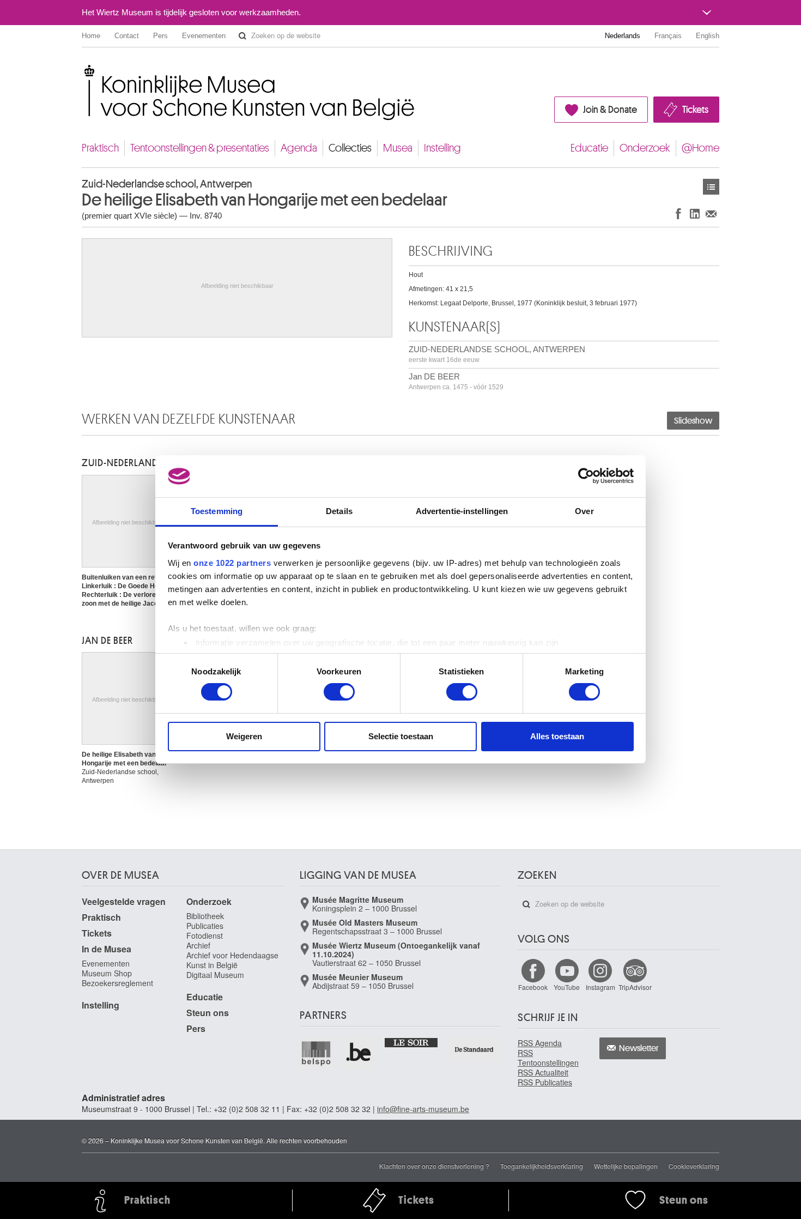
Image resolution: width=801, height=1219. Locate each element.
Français (668, 36)
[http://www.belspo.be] (316, 1052)
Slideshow (693, 421)
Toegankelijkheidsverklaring (541, 1165)
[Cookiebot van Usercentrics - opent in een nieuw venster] (586, 476)
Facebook (533, 987)
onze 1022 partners (232, 563)
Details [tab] (339, 511)
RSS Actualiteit (543, 1072)
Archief (198, 945)
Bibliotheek (205, 916)
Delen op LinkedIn (695, 213)
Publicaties (204, 926)
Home (91, 36)
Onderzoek (645, 148)
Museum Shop (107, 973)
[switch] (339, 692)
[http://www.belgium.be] (359, 1052)
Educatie (589, 148)
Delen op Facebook (678, 213)
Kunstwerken (711, 187)
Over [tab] (584, 511)
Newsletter (639, 1048)
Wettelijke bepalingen (626, 1165)
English (707, 36)
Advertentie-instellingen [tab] (462, 511)
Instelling (442, 148)
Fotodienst (204, 935)
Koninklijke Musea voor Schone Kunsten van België (84, 70)
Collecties (350, 148)
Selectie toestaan (400, 736)
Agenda (299, 148)
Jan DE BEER (456, 381)
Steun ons (207, 1012)
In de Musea (106, 949)
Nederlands (622, 36)
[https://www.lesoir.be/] (412, 1041)
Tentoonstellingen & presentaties (199, 148)
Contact (126, 36)
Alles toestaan (557, 736)
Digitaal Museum (215, 975)
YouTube (567, 987)
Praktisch (100, 148)
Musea (397, 148)
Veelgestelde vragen (124, 901)
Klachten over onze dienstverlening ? (434, 1165)
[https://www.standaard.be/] (474, 1049)
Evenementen (204, 36)
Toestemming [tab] (216, 511)
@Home (700, 148)
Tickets (695, 109)
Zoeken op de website (242, 36)
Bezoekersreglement (117, 983)
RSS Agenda (540, 1043)
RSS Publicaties (545, 1082)
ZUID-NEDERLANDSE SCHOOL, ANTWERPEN (497, 354)
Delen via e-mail (711, 213)
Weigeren (244, 736)
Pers (160, 36)
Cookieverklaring (694, 1165)
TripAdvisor (635, 987)
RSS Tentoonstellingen (548, 1057)
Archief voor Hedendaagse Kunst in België (232, 960)
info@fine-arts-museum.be (423, 1108)
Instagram (600, 987)
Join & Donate (610, 109)
